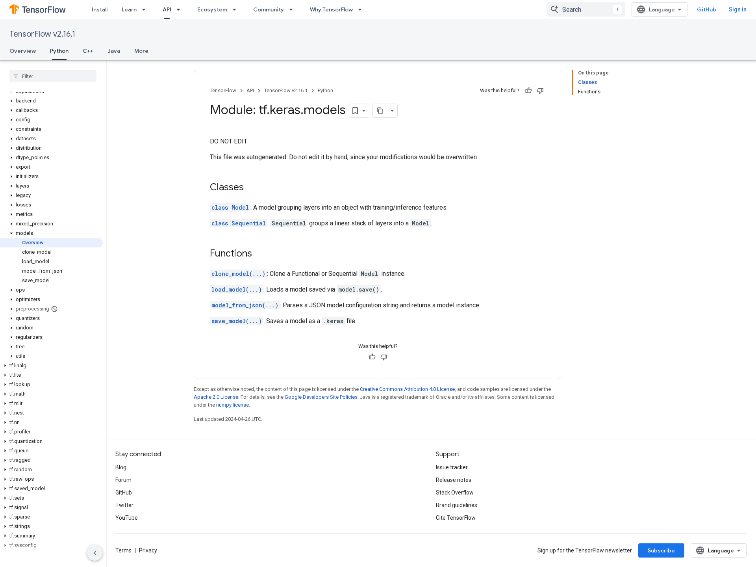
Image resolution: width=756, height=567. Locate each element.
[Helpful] (528, 91)
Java (113, 50)
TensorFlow (223, 90)
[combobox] (586, 9)
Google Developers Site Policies (321, 397)
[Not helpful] (540, 91)
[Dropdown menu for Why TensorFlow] (362, 9)
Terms (123, 550)
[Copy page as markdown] (380, 110)
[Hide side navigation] (95, 553)
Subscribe (661, 550)
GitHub (706, 9)
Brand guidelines (456, 505)
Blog (120, 467)
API (167, 9)
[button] (51, 101)
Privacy (148, 550)
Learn (129, 9)
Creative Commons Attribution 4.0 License (407, 389)
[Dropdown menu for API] (180, 9)
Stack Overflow (455, 492)
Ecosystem (212, 9)
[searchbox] (52, 76)
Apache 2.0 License (216, 397)
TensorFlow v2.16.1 (42, 34)
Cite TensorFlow (456, 518)
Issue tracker (452, 467)
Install (99, 9)
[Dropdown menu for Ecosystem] (236, 9)
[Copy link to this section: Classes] (251, 188)
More (141, 50)
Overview (22, 50)
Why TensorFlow (331, 9)
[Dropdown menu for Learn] (146, 9)
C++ (88, 50)
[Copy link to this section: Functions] (260, 254)
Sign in (738, 9)
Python (59, 50)
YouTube (126, 518)
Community (268, 9)
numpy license (232, 405)
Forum (123, 480)
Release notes (453, 480)
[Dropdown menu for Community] (293, 9)
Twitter (124, 505)
